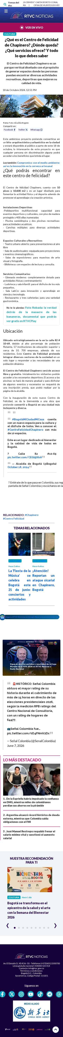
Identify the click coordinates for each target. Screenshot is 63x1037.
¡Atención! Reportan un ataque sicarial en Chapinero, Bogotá (43, 580)
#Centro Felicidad (13, 518)
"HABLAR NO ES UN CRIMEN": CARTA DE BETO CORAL (32, 2)
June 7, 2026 (15, 746)
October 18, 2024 (18, 467)
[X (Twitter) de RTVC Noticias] (12, 994)
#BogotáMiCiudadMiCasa (28, 419)
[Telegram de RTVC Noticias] (49, 994)
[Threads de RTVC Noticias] (59, 994)
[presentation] (8, 924)
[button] (15, 928)
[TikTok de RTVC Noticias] (40, 994)
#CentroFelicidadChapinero (25, 429)
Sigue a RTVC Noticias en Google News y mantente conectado (32, 617)
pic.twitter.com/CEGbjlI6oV (25, 457)
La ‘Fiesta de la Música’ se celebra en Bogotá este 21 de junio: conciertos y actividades (19, 585)
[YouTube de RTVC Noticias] (30, 994)
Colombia (40, 560)
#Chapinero (31, 514)
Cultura (9, 34)
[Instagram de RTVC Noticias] (21, 994)
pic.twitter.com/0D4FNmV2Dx (28, 733)
